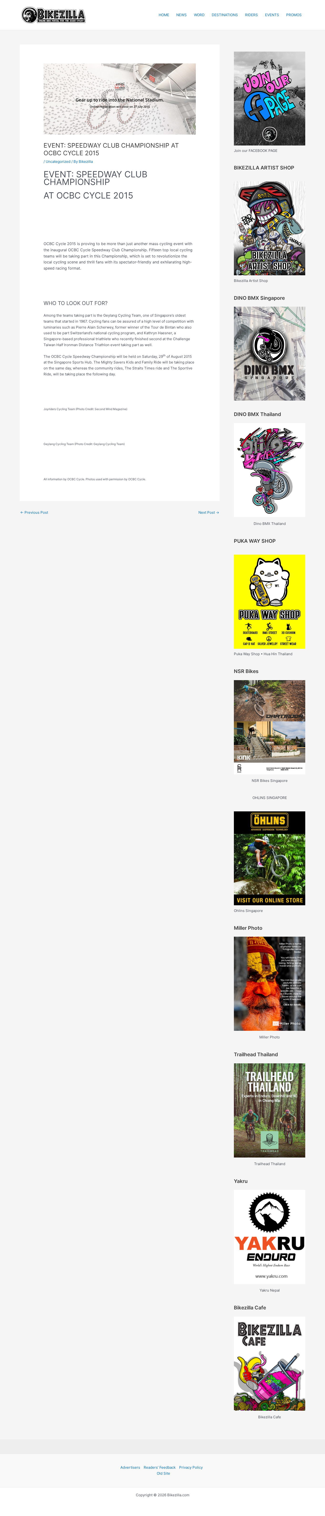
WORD (199, 15)
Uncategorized (58, 161)
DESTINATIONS (225, 15)
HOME (164, 15)
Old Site (163, 1473)
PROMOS (294, 15)
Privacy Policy (191, 1467)
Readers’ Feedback (160, 1467)
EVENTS (272, 15)
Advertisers (130, 1467)
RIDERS (251, 15)
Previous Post (34, 512)
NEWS (181, 15)
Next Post (208, 512)
